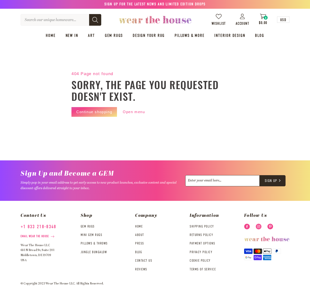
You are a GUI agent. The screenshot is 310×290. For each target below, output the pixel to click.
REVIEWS (141, 269)
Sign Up (271, 181)
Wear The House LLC (60, 283)
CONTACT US (143, 260)
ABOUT (139, 235)
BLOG (138, 252)
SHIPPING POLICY (202, 226)
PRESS (139, 243)
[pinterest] (270, 226)
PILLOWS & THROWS (94, 243)
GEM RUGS (88, 226)
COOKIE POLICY (200, 260)
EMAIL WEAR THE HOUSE (35, 236)
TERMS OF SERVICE (203, 269)
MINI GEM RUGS (91, 235)
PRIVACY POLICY (201, 252)
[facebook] (247, 226)
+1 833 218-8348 (38, 227)
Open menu (134, 112)
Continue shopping (94, 112)
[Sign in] (242, 16)
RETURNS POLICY (201, 235)
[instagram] (259, 226)
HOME (139, 226)
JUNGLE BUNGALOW (94, 252)
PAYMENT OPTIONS (202, 243)
